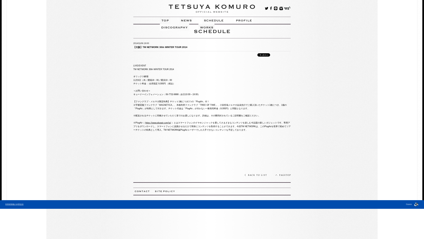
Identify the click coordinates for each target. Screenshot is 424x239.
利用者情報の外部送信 (14, 204)
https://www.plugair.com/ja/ (158, 122)
